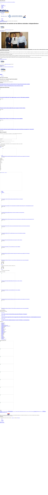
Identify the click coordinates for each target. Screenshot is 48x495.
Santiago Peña (3, 412)
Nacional (1, 59)
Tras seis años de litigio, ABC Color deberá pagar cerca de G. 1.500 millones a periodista (14, 97)
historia (2, 328)
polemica (41, 411)
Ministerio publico (3, 331)
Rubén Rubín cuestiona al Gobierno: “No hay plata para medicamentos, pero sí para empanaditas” (15, 260)
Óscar (2, 264)
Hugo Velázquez (27, 411)
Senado (6, 412)
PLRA (6, 21)
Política (44, 411)
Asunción (3, 411)
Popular (2, 191)
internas (2, 329)
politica (2, 334)
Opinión (2, 333)
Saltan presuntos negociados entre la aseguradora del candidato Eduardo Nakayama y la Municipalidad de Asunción (17, 205)
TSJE (2, 338)
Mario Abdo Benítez (31, 411)
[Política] (4, 12)
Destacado (2, 21)
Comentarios (2, 192)
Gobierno (5, 21)
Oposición (3, 59)
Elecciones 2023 (14, 411)
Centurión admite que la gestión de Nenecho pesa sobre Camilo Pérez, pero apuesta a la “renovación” (17, 129)
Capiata (2, 324)
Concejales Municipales (4, 325)
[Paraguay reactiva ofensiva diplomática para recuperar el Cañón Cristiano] (7, 106)
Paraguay (6, 59)
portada (1, 412)
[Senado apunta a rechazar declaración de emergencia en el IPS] (7, 394)
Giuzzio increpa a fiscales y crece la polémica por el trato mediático (11, 118)
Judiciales (2, 330)
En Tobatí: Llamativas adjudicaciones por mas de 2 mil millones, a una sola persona (12, 212)
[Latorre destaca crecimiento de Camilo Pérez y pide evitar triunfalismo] (7, 409)
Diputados (2, 327)
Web (0, 142)
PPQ (1, 335)
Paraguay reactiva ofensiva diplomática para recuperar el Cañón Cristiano (11, 280)
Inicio (2, 18)
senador (2, 336)
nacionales (35, 411)
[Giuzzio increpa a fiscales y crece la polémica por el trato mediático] (7, 117)
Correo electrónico (2, 141)
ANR (0, 21)
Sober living (2, 337)
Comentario (1, 138)
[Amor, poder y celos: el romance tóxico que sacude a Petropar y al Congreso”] (5, 198)
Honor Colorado (20, 411)
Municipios (2, 332)
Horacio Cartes (24, 411)
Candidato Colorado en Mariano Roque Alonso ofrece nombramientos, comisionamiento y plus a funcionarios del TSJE (17, 219)
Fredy (2, 269)
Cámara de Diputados (6, 411)
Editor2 (6, 64)
